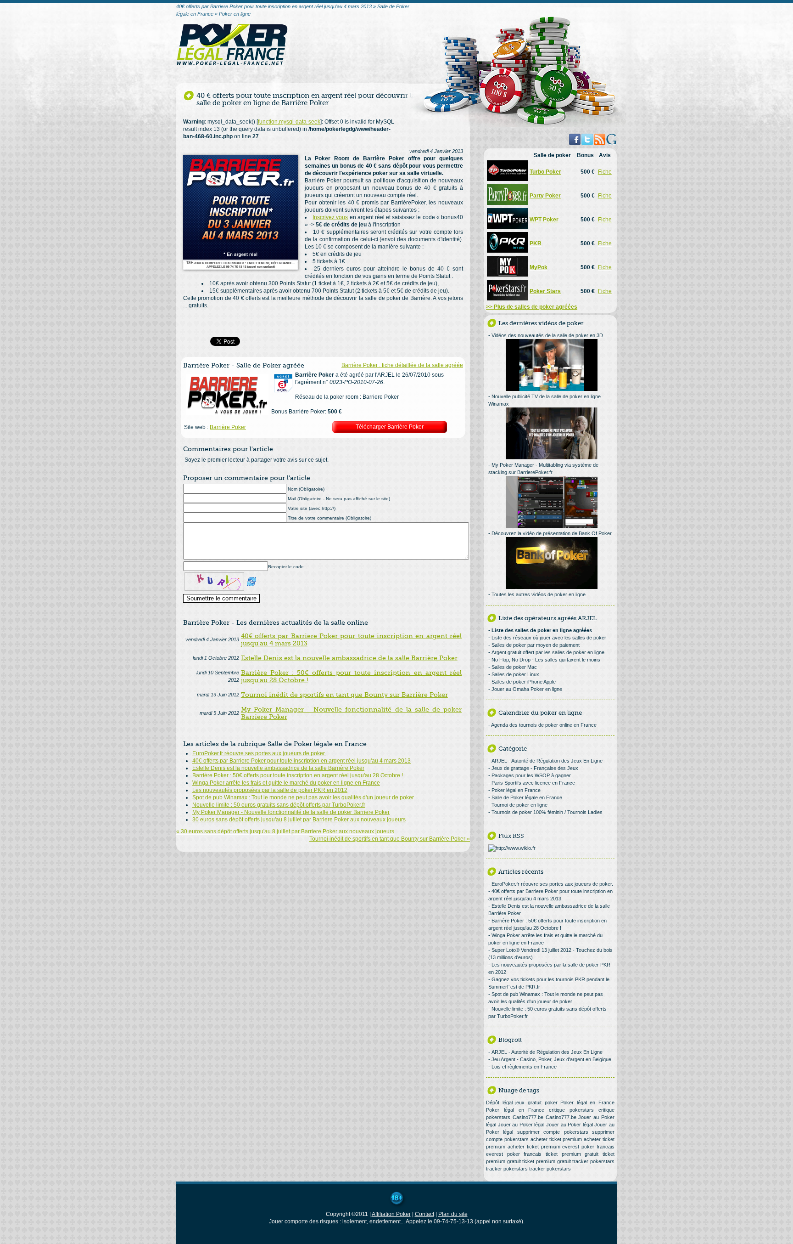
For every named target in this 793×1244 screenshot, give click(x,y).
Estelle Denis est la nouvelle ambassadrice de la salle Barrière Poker (278, 768)
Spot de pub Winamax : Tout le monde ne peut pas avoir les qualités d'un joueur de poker (303, 797)
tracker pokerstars (593, 1161)
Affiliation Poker (391, 1214)
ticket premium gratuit (572, 1154)
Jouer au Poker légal (521, 1124)
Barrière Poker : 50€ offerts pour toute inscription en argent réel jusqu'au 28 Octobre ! (297, 775)
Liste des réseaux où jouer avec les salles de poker (548, 637)
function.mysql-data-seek (289, 122)
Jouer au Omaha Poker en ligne (526, 689)
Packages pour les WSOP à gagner (531, 775)
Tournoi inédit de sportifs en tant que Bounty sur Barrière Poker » (389, 839)
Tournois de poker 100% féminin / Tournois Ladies (547, 812)
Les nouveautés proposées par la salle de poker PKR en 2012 (269, 790)
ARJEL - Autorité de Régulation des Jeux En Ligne (547, 760)
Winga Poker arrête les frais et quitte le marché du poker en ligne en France (286, 783)
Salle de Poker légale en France (526, 797)
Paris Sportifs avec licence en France (533, 783)
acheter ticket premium (556, 1139)
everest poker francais (588, 1146)
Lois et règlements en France (524, 1066)
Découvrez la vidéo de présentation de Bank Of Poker (551, 533)
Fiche (605, 172)
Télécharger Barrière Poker (390, 427)
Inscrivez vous (330, 217)
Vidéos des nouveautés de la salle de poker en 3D (547, 335)
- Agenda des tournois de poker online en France (542, 725)
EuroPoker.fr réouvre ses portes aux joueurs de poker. (259, 753)
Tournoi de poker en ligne (519, 805)
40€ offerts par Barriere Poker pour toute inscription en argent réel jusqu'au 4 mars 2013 (301, 761)
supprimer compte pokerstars (552, 1132)
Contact (424, 1214)
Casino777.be (528, 1117)
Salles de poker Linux (515, 674)
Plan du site (453, 1214)
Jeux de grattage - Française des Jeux (534, 768)
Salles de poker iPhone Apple (523, 681)
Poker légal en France (516, 790)
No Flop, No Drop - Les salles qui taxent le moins (545, 659)
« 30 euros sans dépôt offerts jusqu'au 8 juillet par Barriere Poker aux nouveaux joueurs (285, 831)
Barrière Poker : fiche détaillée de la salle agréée (402, 365)
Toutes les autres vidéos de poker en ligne (538, 594)
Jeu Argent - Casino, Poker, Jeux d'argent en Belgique (551, 1059)
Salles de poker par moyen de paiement (535, 645)
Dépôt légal (499, 1102)
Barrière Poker (228, 427)
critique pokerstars (571, 1110)
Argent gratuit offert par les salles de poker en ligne (547, 652)
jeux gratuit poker (536, 1102)
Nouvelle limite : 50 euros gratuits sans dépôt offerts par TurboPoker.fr (278, 805)
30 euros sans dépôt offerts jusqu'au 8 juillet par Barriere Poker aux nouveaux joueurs (299, 819)
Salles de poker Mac (514, 667)
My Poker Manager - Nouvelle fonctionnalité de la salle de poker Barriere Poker (291, 812)
